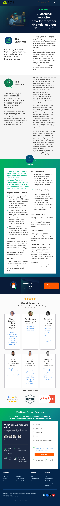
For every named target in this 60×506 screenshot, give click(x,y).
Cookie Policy (49, 481)
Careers (5, 478)
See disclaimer (23, 500)
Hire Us (43, 2)
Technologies (20, 478)
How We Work (20, 481)
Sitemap (33, 481)
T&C (46, 476)
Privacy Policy (49, 478)
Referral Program (8, 483)
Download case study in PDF (45, 28)
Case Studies (35, 478)
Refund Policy (49, 483)
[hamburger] (54, 2)
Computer (38, 448)
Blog (32, 476)
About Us (5, 476)
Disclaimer (48, 485)
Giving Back (6, 481)
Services (18, 476)
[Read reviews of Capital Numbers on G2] (47, 399)
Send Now (44, 454)
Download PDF (50, 286)
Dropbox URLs (42, 450)
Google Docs (49, 448)
